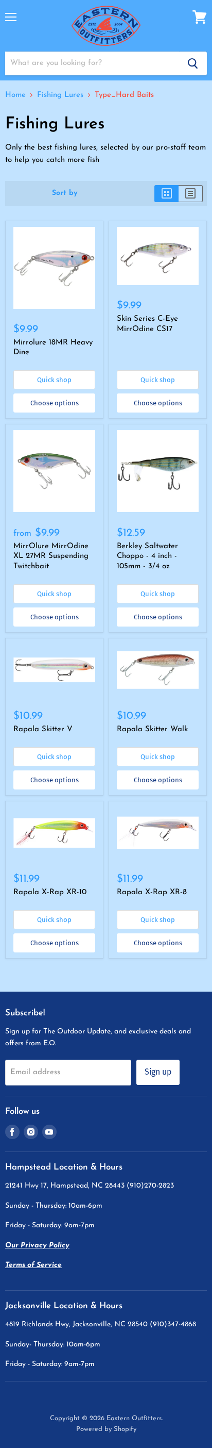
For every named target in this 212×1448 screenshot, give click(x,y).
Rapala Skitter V (43, 729)
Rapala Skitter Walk (152, 729)
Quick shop (54, 380)
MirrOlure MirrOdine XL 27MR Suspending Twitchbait (51, 556)
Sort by (65, 193)
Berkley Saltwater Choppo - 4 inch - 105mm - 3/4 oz (147, 556)
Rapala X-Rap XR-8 (152, 892)
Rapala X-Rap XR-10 (49, 892)
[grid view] (166, 193)
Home (15, 95)
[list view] (191, 193)
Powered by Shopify (106, 1429)
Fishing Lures (60, 95)
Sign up (158, 1072)
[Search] (193, 63)
